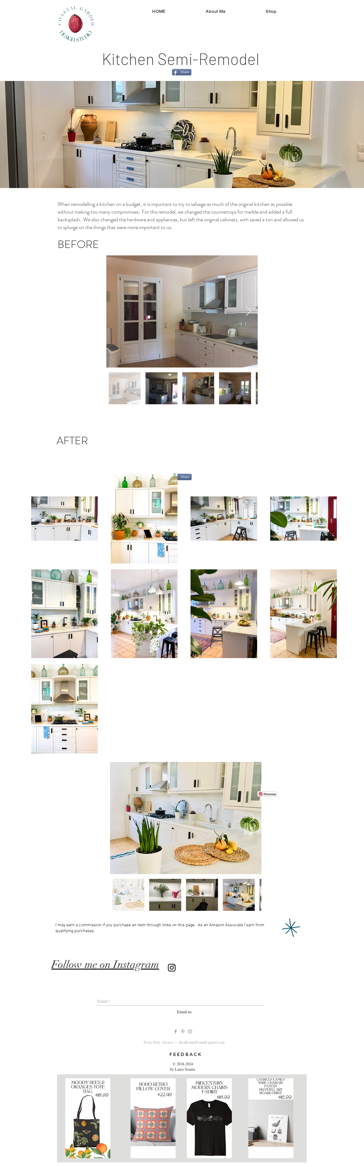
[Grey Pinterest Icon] (182, 1031)
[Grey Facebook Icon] (175, 1031)
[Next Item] (248, 311)
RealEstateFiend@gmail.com (202, 1042)
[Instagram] (172, 967)
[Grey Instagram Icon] (190, 1031)
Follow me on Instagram (105, 964)
